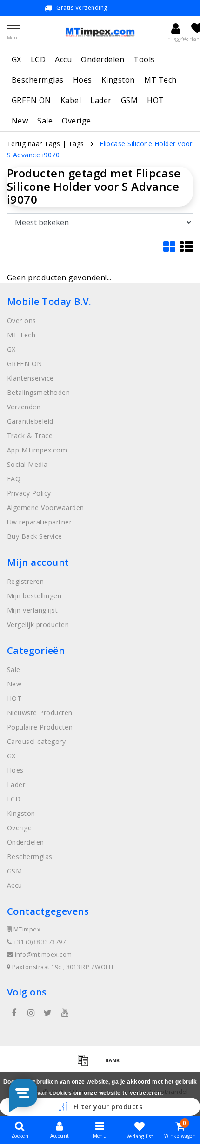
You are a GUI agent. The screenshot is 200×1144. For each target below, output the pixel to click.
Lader (100, 100)
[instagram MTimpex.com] (31, 1013)
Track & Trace (30, 435)
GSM (129, 100)
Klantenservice (30, 378)
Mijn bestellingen (34, 595)
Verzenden (23, 406)
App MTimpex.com (37, 450)
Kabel (70, 100)
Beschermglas (38, 80)
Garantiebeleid (30, 421)
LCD (38, 59)
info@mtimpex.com (43, 954)
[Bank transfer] (115, 1064)
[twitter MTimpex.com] (48, 1013)
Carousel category (36, 741)
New (20, 121)
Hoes (82, 80)
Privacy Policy (29, 493)
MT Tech (160, 80)
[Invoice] (86, 1064)
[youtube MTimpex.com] (65, 1013)
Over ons (21, 320)
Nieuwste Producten (40, 712)
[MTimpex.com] (100, 32)
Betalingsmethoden (38, 392)
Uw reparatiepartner (39, 521)
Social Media (27, 464)
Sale (45, 121)
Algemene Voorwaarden (45, 507)
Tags (76, 143)
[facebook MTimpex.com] (14, 1013)
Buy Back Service (34, 536)
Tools (143, 59)
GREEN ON (31, 100)
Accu (63, 59)
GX (16, 59)
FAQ (13, 478)
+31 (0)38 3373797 (39, 942)
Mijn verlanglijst (32, 610)
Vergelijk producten (38, 624)
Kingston (118, 80)
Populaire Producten (40, 727)
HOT (155, 100)
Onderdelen (102, 59)
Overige (76, 121)
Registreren (25, 581)
